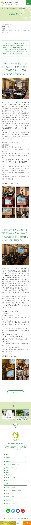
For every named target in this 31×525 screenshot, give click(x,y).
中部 (16, 8)
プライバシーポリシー (12, 503)
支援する (8, 472)
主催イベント (9, 484)
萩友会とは (8, 461)
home (3, 8)
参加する (8, 470)
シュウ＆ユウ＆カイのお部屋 (13, 490)
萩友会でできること (11, 468)
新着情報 (8, 457)
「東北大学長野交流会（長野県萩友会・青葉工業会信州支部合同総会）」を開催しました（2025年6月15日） (15, 45)
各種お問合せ (9, 500)
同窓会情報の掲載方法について (22, 419)
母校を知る (9, 475)
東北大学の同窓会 (10, 8)
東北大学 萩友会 (11, 2)
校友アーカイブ (10, 496)
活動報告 (8, 418)
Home (7, 454)
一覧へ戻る (15, 392)
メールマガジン (10, 493)
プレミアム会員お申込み (12, 464)
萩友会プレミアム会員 (11, 480)
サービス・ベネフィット (12, 477)
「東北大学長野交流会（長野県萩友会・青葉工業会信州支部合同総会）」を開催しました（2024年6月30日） (15, 52)
